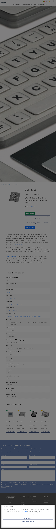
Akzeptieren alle (28, 518)
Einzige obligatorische (28, 521)
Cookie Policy (23, 511)
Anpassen (28, 525)
